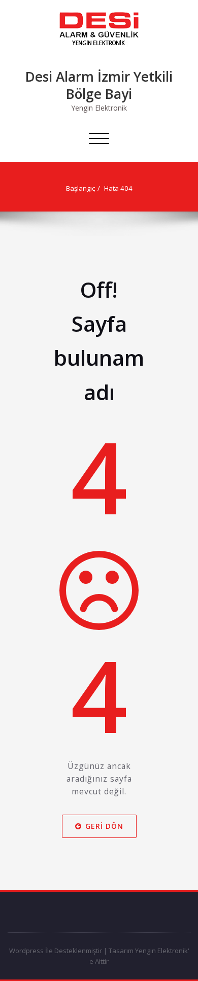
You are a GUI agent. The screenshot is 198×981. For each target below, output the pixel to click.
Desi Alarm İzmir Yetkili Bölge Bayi (99, 85)
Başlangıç (80, 188)
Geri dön (104, 826)
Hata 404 (118, 188)
